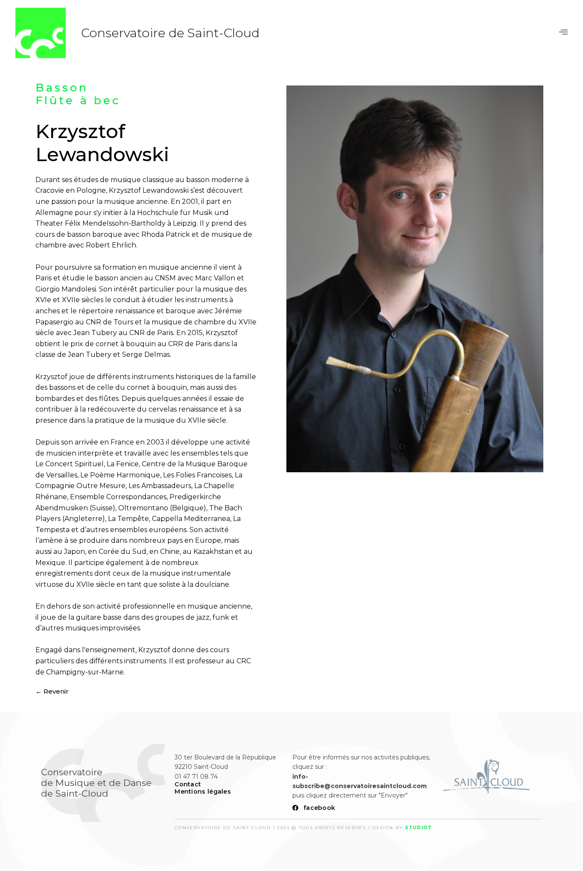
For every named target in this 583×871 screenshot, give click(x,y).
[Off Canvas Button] (563, 32)
